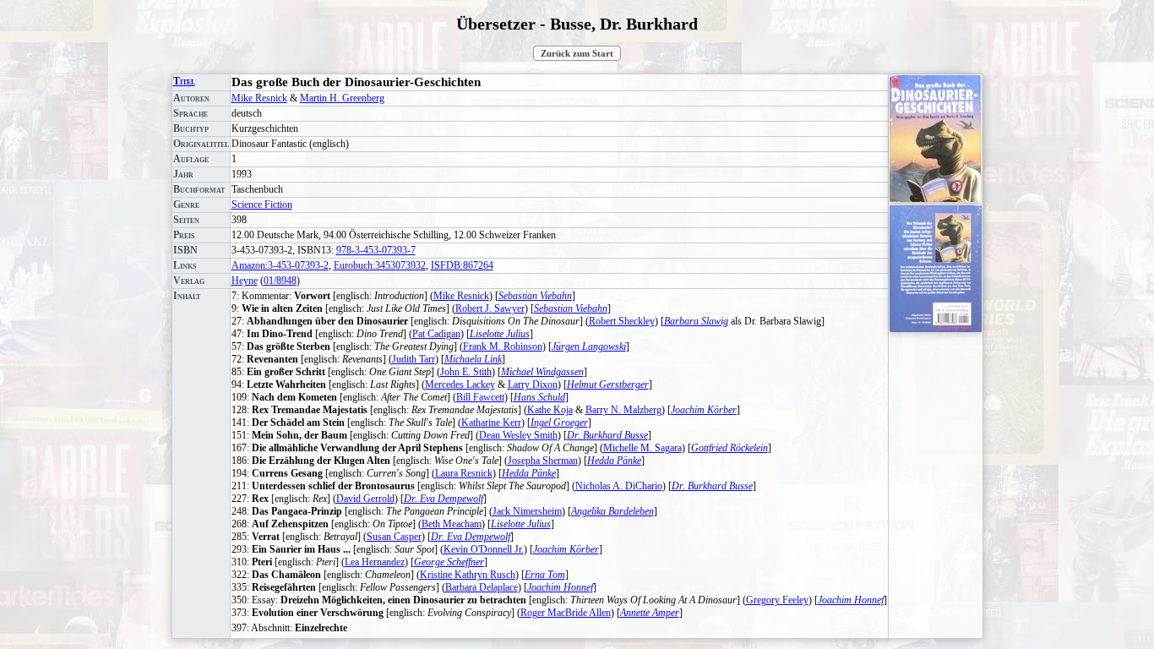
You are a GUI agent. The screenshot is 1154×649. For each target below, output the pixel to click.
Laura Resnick (464, 473)
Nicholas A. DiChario (618, 486)
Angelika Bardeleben (612, 511)
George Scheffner (449, 562)
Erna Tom (545, 575)
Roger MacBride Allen (565, 613)
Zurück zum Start (577, 53)
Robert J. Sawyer (490, 308)
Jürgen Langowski (589, 346)
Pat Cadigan (436, 334)
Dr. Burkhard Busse (607, 435)
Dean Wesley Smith (518, 435)
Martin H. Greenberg (342, 98)
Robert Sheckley (622, 321)
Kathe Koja (550, 410)
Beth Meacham (452, 524)
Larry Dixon (533, 384)
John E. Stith (466, 372)
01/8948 (280, 280)
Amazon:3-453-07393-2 (280, 265)
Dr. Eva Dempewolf (443, 498)
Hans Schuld (539, 397)
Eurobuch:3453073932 (380, 265)
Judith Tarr (413, 359)
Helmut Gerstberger (608, 384)
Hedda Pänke (614, 460)
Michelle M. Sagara (642, 448)
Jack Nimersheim (527, 511)
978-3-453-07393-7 (376, 250)
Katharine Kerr (491, 422)
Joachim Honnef (560, 587)
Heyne (244, 280)
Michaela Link (473, 359)
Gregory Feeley (777, 600)
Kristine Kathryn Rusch (467, 575)
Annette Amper (649, 613)
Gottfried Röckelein (729, 448)
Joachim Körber (704, 410)
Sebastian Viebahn (535, 296)
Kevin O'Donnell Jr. (484, 549)
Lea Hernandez (375, 562)
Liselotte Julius (500, 334)
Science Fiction (261, 204)
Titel (184, 81)
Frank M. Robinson (502, 346)
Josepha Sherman (543, 460)
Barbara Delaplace (481, 587)
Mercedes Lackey (460, 384)
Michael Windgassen (542, 372)
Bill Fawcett (480, 397)
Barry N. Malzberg (623, 410)
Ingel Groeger (559, 422)
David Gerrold (365, 498)
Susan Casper (394, 537)
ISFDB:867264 (462, 265)
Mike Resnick (259, 98)
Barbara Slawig (696, 321)
